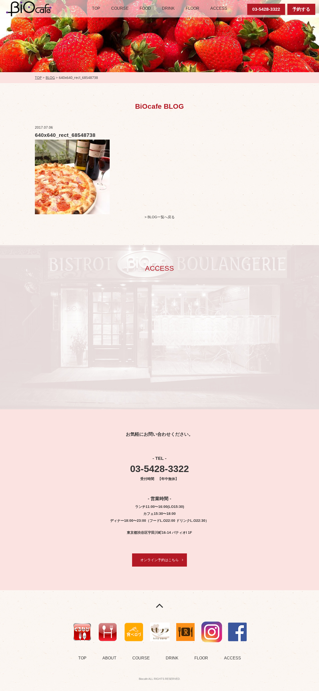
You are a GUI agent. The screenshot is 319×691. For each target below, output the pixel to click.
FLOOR (192, 8)
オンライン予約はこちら (159, 560)
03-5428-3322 (266, 9)
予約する (301, 9)
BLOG (50, 77)
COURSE (120, 8)
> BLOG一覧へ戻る (160, 217)
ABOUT (109, 658)
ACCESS (218, 8)
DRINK (168, 8)
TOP (96, 8)
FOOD (145, 8)
